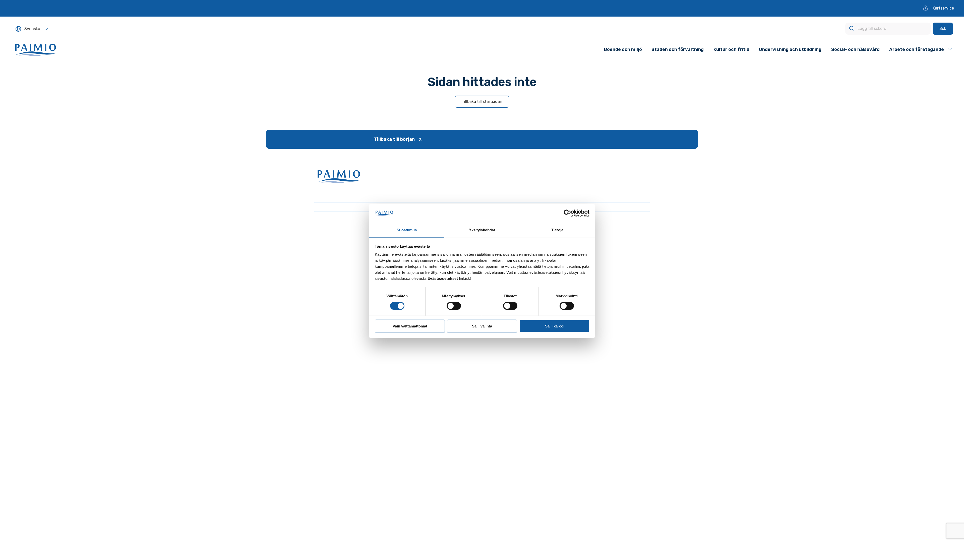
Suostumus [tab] (407, 230)
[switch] (454, 306)
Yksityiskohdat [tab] (482, 230)
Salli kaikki (554, 326)
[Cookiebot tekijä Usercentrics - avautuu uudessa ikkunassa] (567, 213)
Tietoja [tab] (557, 230)
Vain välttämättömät (410, 326)
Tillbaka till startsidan (482, 101)
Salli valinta (482, 326)
